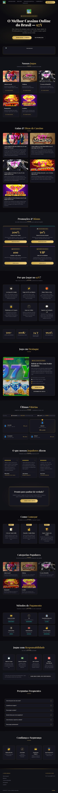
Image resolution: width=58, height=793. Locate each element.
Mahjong (19, 1)
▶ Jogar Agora (9, 90)
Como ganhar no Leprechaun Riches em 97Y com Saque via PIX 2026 (42, 147)
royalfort (25, 3)
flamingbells (39, 1)
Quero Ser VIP (42, 263)
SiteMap (53, 790)
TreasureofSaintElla (29, 1)
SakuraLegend (11, 1)
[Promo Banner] (29, 50)
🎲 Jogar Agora (37, 387)
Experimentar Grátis (39, 391)
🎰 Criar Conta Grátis (29, 500)
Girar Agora (16, 263)
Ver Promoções (39, 37)
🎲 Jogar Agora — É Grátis (21, 37)
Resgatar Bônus (16, 241)
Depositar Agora (42, 241)
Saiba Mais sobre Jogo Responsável (41, 676)
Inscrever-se (50, 2)
